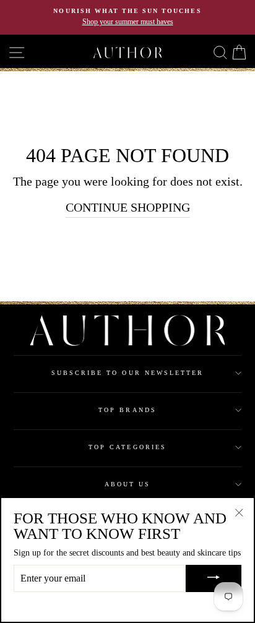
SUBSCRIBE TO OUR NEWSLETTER (127, 372)
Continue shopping (128, 207)
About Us (127, 484)
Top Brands (127, 409)
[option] (127, 17)
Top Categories (127, 447)
